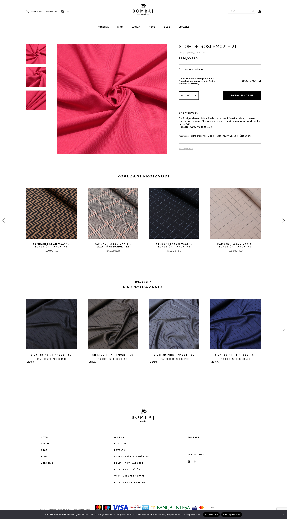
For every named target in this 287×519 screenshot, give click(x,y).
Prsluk (229, 136)
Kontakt (193, 437)
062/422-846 (51, 11)
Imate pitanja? (186, 149)
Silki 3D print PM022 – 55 (174, 355)
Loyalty (119, 450)
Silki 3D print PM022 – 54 (235, 355)
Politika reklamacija (129, 482)
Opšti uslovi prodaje (129, 476)
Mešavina (202, 136)
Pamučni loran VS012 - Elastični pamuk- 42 (112, 245)
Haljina (193, 136)
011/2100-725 (36, 11)
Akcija (136, 27)
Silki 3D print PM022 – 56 (112, 355)
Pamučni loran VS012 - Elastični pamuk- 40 (235, 245)
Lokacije (184, 27)
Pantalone (220, 136)
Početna (103, 27)
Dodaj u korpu (242, 95)
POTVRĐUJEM (211, 514)
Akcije (45, 444)
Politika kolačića (127, 469)
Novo (152, 27)
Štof (242, 136)
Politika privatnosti (129, 463)
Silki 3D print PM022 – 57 (51, 355)
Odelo (211, 136)
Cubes (87, 509)
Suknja (248, 136)
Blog (167, 27)
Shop (120, 27)
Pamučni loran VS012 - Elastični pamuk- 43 (51, 245)
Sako (236, 136)
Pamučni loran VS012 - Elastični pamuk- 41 (174, 245)
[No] (283, 514)
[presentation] (3, 220)
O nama (119, 437)
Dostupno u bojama (191, 69)
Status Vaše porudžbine (131, 457)
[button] (142, 268)
